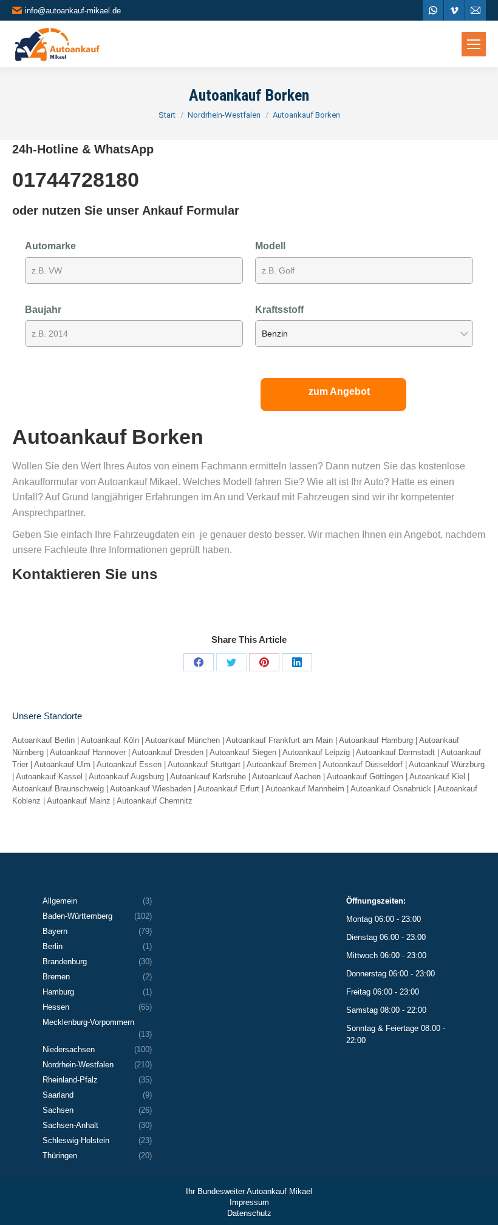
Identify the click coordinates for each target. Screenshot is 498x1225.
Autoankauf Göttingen (365, 776)
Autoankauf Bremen (281, 764)
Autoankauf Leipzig (316, 752)
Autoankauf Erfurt (228, 788)
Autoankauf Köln (110, 740)
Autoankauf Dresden (167, 752)
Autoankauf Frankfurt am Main (279, 740)
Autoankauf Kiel (437, 776)
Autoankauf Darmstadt (395, 752)
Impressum (249, 1202)
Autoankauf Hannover (88, 752)
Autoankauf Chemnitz (155, 800)
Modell (270, 246)
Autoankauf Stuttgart (204, 764)
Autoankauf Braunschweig (58, 788)
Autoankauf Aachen (286, 776)
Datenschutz (249, 1213)
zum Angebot (339, 391)
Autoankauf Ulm (62, 764)
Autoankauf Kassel (49, 776)
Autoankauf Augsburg (126, 776)
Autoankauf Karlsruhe (208, 776)
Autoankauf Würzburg (447, 764)
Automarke (50, 246)
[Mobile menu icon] (474, 44)
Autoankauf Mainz (79, 800)
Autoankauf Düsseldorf (362, 764)
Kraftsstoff (279, 309)
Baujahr (43, 309)
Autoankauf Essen (129, 764)
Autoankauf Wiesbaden (150, 788)
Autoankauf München (182, 740)
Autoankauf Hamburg (376, 740)
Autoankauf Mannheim (304, 788)
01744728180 (75, 179)
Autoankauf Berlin (43, 740)
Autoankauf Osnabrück (390, 788)
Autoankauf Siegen (243, 752)
